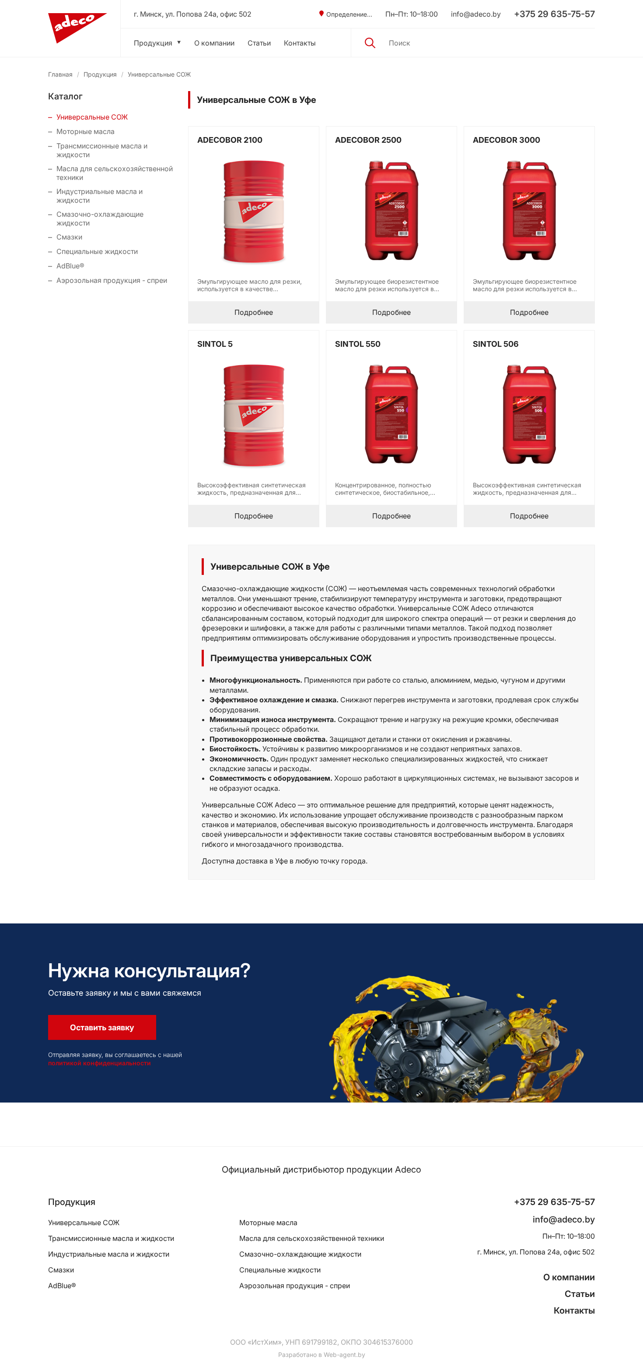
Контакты (300, 43)
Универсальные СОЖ (92, 117)
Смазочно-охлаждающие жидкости (99, 218)
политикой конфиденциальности (99, 1063)
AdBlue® (70, 265)
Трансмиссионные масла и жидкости (101, 150)
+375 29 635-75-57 (554, 14)
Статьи (259, 43)
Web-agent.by (344, 1354)
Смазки (69, 237)
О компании (214, 43)
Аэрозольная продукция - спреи (111, 280)
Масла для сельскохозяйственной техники (114, 173)
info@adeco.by (476, 14)
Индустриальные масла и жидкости (99, 195)
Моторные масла (85, 131)
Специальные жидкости (97, 251)
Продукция (153, 43)
